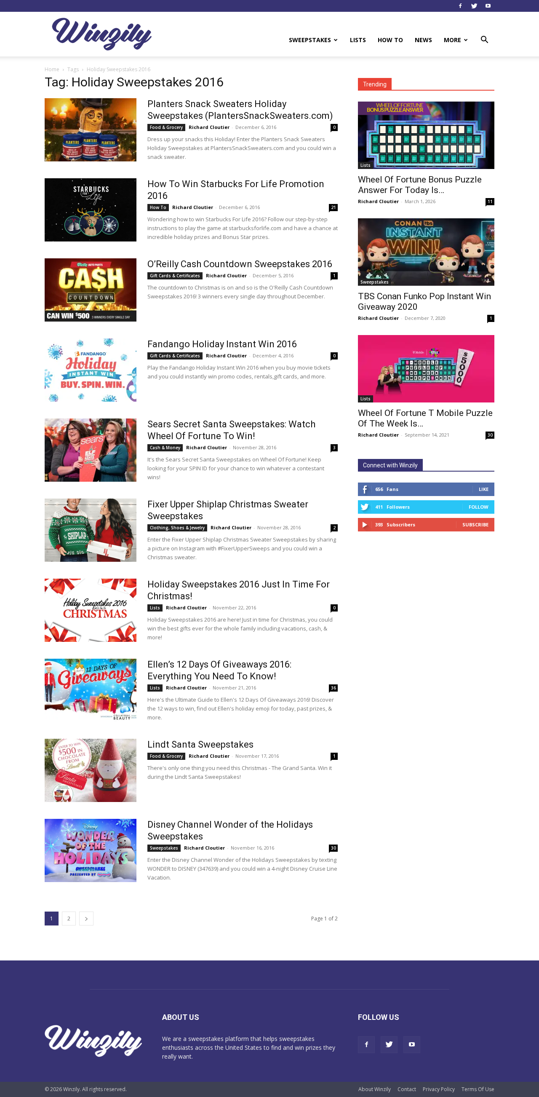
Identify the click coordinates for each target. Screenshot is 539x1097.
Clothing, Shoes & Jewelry (177, 528)
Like (483, 489)
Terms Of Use (478, 1089)
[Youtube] (488, 6)
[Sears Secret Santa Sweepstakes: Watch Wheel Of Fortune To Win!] (90, 450)
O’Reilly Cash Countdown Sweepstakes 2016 (239, 264)
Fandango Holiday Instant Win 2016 (222, 344)
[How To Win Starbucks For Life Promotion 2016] (90, 209)
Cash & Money (165, 448)
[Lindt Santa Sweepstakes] (90, 770)
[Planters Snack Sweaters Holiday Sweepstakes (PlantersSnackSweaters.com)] (90, 129)
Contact (407, 1089)
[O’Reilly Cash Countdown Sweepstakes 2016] (90, 290)
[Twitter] (474, 6)
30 (333, 848)
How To (390, 40)
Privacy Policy (439, 1089)
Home (52, 69)
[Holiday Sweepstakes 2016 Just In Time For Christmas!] (90, 610)
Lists (358, 40)
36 (333, 688)
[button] (484, 41)
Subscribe (475, 524)
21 (333, 207)
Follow (478, 507)
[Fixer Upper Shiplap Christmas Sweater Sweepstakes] (90, 530)
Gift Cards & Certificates (175, 276)
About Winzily (374, 1089)
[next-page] (86, 918)
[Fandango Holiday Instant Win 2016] (90, 370)
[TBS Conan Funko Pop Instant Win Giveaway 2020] (426, 252)
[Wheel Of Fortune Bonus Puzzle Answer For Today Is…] (426, 135)
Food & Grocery (166, 127)
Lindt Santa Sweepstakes (200, 744)
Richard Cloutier (209, 127)
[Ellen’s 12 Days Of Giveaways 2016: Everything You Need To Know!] (90, 690)
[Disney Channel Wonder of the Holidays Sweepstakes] (90, 850)
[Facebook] (460, 6)
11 (490, 201)
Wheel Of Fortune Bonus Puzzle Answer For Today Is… (420, 184)
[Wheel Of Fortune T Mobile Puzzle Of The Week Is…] (426, 368)
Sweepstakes (310, 40)
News (423, 40)
